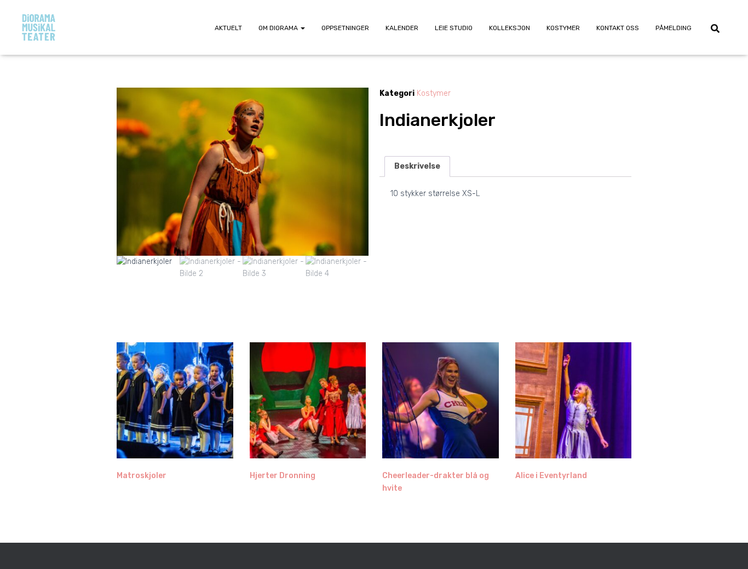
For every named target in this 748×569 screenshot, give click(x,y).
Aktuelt (228, 28)
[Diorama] (38, 27)
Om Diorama (279, 28)
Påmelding (673, 28)
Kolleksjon (509, 28)
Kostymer (563, 28)
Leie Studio (454, 28)
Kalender (401, 28)
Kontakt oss (617, 28)
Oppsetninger (345, 28)
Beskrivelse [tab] (417, 166)
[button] (302, 28)
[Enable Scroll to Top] (726, 547)
